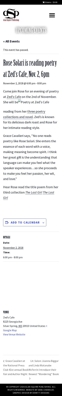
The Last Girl (33, 192)
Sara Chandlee (46, 390)
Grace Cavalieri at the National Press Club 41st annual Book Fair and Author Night (15, 367)
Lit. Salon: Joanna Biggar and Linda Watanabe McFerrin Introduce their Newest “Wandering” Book (44, 367)
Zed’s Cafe (14, 97)
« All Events (11, 41)
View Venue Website (14, 334)
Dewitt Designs (41, 393)
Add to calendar (25, 222)
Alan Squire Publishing (17, 15)
